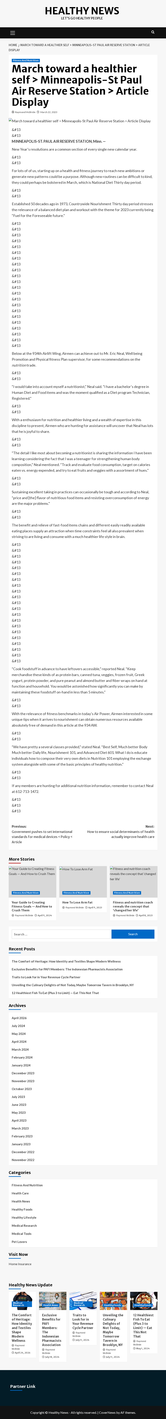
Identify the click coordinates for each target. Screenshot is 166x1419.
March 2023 (20, 1128)
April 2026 (19, 1018)
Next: (120, 831)
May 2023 (19, 1112)
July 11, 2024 (82, 1340)
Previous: (42, 834)
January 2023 (21, 1144)
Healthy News (82, 11)
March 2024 (20, 1049)
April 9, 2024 (45, 915)
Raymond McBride (25, 112)
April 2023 (19, 1120)
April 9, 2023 (95, 907)
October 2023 (22, 1089)
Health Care (20, 1193)
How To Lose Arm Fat (77, 902)
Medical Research (24, 1225)
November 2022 (23, 1160)
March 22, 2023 (48, 112)
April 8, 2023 (146, 915)
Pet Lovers (19, 1242)
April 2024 (19, 1041)
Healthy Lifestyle (24, 1217)
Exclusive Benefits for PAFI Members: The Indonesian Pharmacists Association (67, 969)
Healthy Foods (22, 1209)
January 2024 (21, 1065)
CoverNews (107, 1412)
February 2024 (22, 1057)
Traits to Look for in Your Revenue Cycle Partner (46, 977)
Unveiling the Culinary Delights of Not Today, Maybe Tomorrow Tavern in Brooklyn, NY (73, 985)
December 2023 (23, 1073)
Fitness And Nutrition (26, 60)
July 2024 (18, 1026)
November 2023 (23, 1081)
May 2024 (19, 1033)
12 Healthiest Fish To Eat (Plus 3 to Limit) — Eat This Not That (55, 993)
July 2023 (18, 1097)
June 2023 (19, 1104)
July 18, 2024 (52, 1357)
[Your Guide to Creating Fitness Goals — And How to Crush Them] (32, 882)
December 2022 (23, 1152)
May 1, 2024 (143, 1348)
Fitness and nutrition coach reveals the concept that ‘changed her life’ (133, 906)
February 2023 (22, 1136)
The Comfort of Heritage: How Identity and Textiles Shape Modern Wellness (66, 961)
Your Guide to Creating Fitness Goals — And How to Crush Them (32, 906)
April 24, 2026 (22, 1352)
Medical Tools (21, 1233)
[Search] (152, 32)
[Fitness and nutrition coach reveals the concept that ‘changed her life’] (133, 882)
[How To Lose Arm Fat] (83, 882)
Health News (21, 1201)
